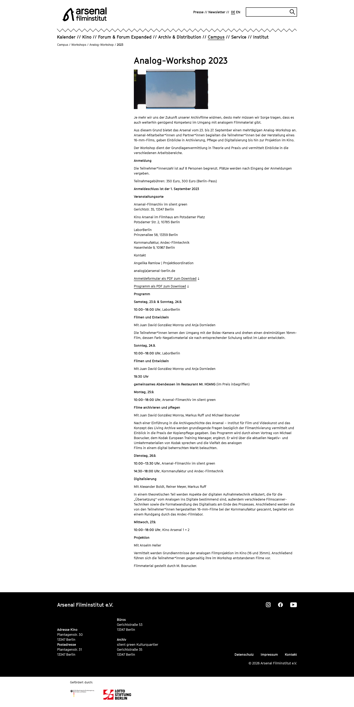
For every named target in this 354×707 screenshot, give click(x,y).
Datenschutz (244, 654)
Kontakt (291, 654)
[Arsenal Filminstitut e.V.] (84, 14)
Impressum (269, 654)
